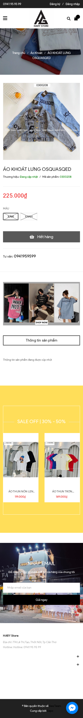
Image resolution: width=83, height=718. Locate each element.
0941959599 (25, 256)
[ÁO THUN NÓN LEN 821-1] (20, 459)
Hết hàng (45, 236)
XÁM (11, 216)
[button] (41, 627)
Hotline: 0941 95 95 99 (27, 647)
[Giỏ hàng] (77, 18)
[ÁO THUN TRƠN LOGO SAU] (62, 459)
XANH (29, 216)
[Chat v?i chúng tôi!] (72, 708)
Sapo (50, 711)
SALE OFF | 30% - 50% (41, 421)
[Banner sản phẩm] (41, 303)
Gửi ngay (41, 600)
